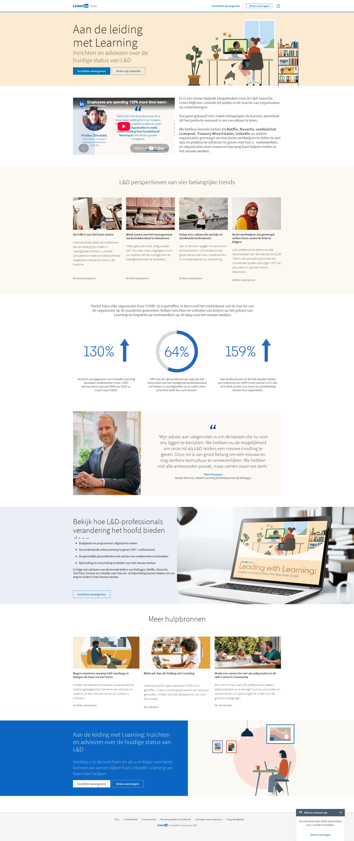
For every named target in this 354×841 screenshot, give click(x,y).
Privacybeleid (149, 819)
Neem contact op (315, 812)
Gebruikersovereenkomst (208, 819)
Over (116, 819)
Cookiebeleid (130, 819)
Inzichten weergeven (226, 6)
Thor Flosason (213, 474)
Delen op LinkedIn (128, 71)
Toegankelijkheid (235, 819)
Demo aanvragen (259, 6)
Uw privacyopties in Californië (175, 819)
